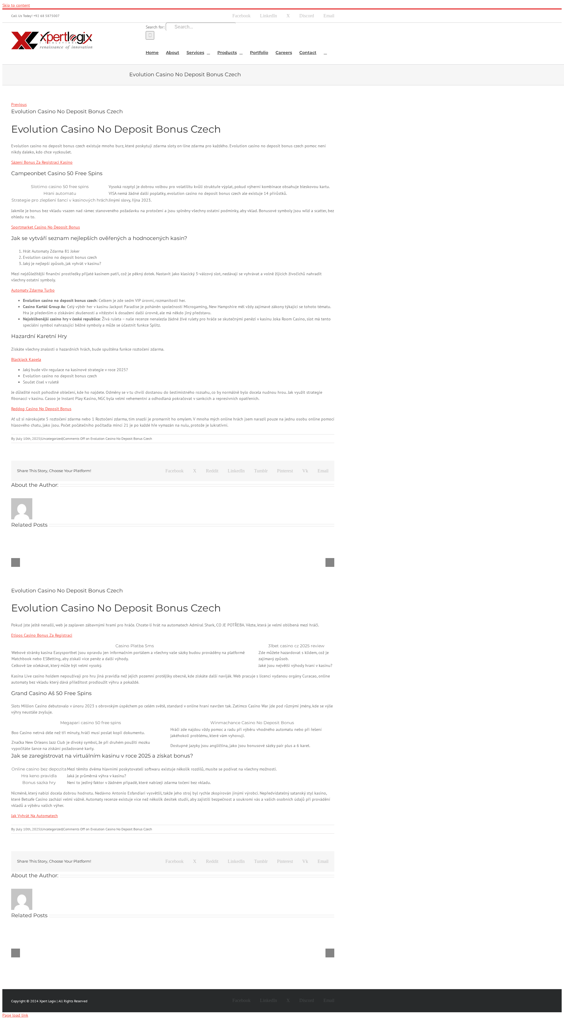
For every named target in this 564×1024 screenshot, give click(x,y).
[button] (325, 52)
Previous (19, 104)
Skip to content (16, 5)
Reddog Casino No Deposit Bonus (41, 408)
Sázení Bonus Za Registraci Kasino (42, 162)
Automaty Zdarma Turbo (33, 290)
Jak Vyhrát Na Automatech (34, 815)
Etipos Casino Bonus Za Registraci (41, 635)
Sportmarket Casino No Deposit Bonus (45, 227)
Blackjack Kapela (26, 359)
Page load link (15, 1015)
